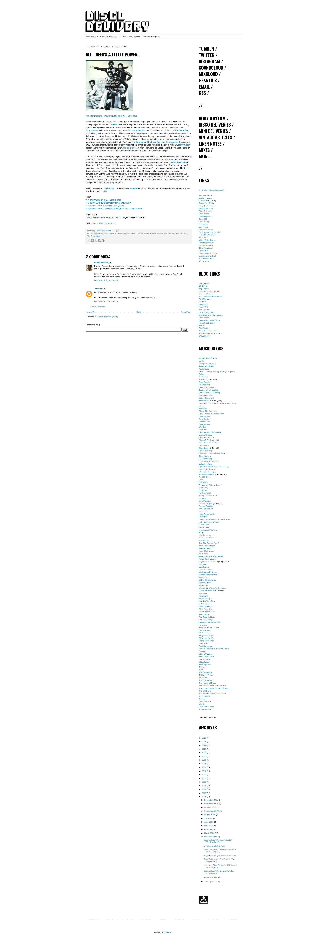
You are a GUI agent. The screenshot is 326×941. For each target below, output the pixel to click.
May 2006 (208, 826)
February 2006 (211, 837)
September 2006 (211, 811)
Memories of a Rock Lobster (211, 315)
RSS (202, 92)
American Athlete (206, 366)
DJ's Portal (203, 227)
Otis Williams (169, 234)
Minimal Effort (205, 583)
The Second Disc (206, 259)
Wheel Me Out (205, 709)
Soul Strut (203, 251)
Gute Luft (203, 511)
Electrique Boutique (207, 472)
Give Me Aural (205, 501)
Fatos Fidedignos (206, 474)
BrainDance (204, 401)
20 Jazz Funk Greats (208, 358)
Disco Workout (205, 456)
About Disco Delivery (131, 36)
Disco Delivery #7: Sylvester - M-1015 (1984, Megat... (220, 850)
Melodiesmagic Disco (208, 575)
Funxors (202, 498)
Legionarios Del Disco (208, 562)
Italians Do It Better (207, 538)
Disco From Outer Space (209, 443)
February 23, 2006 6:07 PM (106, 280)
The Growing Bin (206, 509)
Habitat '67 (203, 304)
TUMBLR (206, 48)
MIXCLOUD (208, 73)
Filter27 (202, 480)
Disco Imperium (205, 216)
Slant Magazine (205, 248)
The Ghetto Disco (206, 680)
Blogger (168, 932)
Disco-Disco (204, 214)
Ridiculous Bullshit (207, 323)
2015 (204, 764)
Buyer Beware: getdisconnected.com (220, 855)
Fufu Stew (203, 488)
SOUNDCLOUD (211, 67)
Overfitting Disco (206, 606)
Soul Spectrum (205, 646)
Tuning (202, 699)
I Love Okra (204, 525)
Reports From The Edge (209, 320)
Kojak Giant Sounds (207, 559)
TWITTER (207, 54)
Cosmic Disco (204, 422)
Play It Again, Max (207, 612)
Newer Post (92, 312)
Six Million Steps (206, 245)
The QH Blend (205, 691)
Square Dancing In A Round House (214, 649)
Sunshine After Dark (207, 256)
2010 (204, 782)
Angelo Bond (98, 234)
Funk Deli (203, 490)
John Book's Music (207, 546)
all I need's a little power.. (214, 846)
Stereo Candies (205, 654)
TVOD (201, 670)
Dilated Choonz (205, 435)
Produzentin (204, 318)
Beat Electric (204, 382)
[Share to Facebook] (99, 240)
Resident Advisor (206, 243)
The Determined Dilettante (210, 296)
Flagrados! (203, 482)
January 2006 (210, 881)
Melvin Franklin (150, 234)
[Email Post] (117, 231)
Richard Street (181, 234)
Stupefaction (204, 662)
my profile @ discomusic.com (211, 190)
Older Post (185, 312)
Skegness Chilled (206, 635)
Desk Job (203, 430)
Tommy (97, 289)
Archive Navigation (152, 36)
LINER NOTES (210, 143)
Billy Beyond (204, 283)
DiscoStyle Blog (205, 451)
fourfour (202, 302)
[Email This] (89, 240)
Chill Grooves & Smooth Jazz (211, 414)
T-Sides (202, 667)
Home (138, 312)
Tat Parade (203, 678)
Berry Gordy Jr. (110, 234)
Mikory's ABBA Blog (207, 364)
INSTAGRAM (209, 61)
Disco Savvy (204, 222)
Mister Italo (203, 585)
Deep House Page (207, 206)
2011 (204, 778)
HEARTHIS (208, 80)
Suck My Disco (205, 664)
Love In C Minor (206, 569)
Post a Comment (97, 307)
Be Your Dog (204, 385)
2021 (204, 756)
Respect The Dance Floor (210, 622)
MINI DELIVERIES (107, 223)
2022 (204, 753)
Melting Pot (204, 577)
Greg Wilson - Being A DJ (210, 232)
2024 (204, 745)
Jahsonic (203, 237)
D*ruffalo (202, 427)
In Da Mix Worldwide (207, 235)
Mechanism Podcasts (208, 572)
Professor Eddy (205, 620)
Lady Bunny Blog (206, 312)
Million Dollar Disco (207, 240)
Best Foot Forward (207, 387)
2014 (204, 767)
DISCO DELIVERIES (215, 124)
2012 (204, 775)
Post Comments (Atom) (108, 317)
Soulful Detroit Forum (208, 253)
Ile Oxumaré (204, 527)
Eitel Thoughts (205, 299)
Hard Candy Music (207, 514)
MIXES (204, 149)
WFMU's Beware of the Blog (211, 333)
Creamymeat (204, 424)
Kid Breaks (203, 554)
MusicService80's (206, 591)
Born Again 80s (205, 395)
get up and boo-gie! (212, 877)
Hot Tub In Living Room (209, 522)
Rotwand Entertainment (209, 628)
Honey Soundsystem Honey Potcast (214, 519)
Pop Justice (204, 614)
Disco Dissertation (206, 437)
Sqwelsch (203, 651)
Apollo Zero (204, 369)
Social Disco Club (206, 641)
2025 (204, 742)
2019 (204, 760)
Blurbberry (203, 286)
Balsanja (202, 379)
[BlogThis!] (92, 240)
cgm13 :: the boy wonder (210, 291)
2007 (204, 793)
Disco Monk (204, 445)
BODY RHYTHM (212, 118)
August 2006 (210, 815)
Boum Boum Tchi (206, 398)
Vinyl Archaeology (206, 707)
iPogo (201, 532)
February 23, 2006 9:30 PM (106, 301)
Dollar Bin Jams (205, 464)
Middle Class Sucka (207, 580)
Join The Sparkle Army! (209, 543)
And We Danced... (207, 195)
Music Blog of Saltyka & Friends (212, 588)
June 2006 (209, 822)
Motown (160, 234)
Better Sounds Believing (209, 393)
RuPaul (202, 325)
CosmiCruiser (204, 419)
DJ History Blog (205, 459)
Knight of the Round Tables (211, 556)
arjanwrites (203, 377)
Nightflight (203, 596)
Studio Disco (204, 659)
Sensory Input (205, 630)
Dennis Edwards (124, 234)
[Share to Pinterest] (103, 240)
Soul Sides (203, 643)
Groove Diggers (205, 503)
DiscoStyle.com (205, 211)
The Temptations (93, 236)
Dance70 (203, 200)
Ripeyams (203, 625)
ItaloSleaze (204, 540)
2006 (204, 797)
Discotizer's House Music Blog (212, 453)
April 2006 (209, 829)
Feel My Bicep (205, 477)
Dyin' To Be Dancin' (207, 469)
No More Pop (204, 598)
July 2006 (208, 818)
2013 (204, 771)
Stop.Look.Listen (206, 657)
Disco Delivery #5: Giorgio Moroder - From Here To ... (219, 872)
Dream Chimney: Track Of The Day (214, 467)
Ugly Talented (205, 701)
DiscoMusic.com (206, 208)
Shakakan (203, 633)
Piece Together (205, 609)
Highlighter (203, 517)
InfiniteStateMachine (208, 530)
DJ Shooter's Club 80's (209, 461)
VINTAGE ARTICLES (215, 137)
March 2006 (209, 833)
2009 (204, 786)
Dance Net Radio (206, 203)
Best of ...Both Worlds (208, 390)
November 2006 (211, 804)
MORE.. (205, 156)
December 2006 (211, 800)
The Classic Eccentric (208, 331)
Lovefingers (204, 567)
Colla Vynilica (204, 416)
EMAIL (204, 86)
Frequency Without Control (210, 485)
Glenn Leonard (137, 234)
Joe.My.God (204, 310)
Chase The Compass (208, 411)
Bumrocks (203, 408)
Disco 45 (202, 440)
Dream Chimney (206, 230)
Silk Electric (204, 328)
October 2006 (210, 807)
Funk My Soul (205, 493)
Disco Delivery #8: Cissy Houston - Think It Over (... (218, 841)
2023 (204, 749)
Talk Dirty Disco (205, 672)
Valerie (202, 704)
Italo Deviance (205, 535)
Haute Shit (203, 307)
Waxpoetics (204, 261)
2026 (204, 738)
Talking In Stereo (206, 675)
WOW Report (204, 336)
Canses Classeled (207, 294)
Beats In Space (205, 198)
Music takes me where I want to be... (102, 36)
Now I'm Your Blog (207, 601)
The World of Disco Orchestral (212, 694)
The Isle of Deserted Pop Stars (212, 686)
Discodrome (204, 448)
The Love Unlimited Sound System (214, 688)
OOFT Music (204, 604)
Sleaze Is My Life (206, 638)
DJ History (203, 224)
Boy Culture (204, 289)
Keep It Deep (205, 548)
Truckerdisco (204, 696)
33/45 (201, 361)
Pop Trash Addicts (207, 617)
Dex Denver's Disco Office (210, 432)
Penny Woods (100, 263)
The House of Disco (207, 683)
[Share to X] (96, 240)
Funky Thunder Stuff (208, 496)
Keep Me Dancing (207, 551)
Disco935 (203, 219)
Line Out (202, 564)
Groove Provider (206, 506)
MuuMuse (203, 593)
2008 (204, 789)
